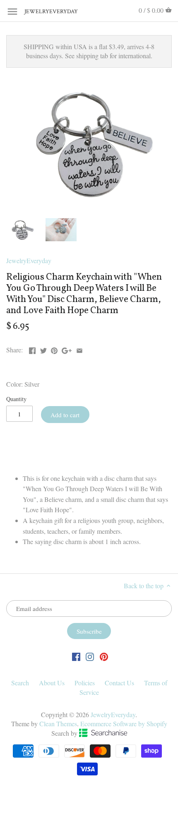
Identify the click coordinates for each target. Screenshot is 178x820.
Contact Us (119, 682)
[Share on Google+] (67, 349)
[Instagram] (90, 656)
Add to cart (65, 415)
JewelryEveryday (45, 11)
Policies (85, 682)
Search (20, 682)
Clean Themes (58, 723)
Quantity (16, 398)
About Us (52, 682)
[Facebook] (76, 656)
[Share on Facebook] (32, 349)
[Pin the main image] (54, 349)
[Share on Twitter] (43, 349)
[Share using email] (79, 349)
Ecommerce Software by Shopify (123, 723)
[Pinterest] (104, 656)
